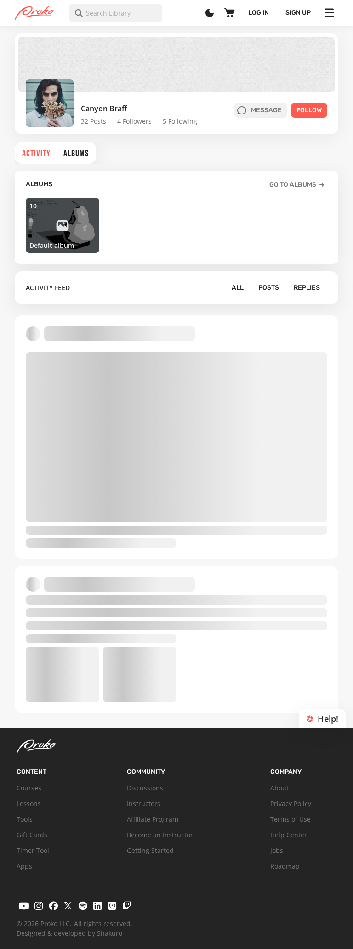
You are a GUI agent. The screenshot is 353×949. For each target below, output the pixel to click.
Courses (29, 787)
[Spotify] (82, 905)
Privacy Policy (290, 803)
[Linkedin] (97, 905)
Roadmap (285, 866)
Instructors (143, 803)
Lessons (29, 803)
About (279, 787)
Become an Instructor (160, 834)
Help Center (288, 834)
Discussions (145, 787)
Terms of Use (290, 819)
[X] (68, 905)
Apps (24, 866)
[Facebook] (53, 905)
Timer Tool (33, 850)
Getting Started (150, 850)
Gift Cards (32, 834)
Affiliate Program (152, 819)
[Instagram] (38, 905)
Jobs (276, 850)
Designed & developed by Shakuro (69, 933)
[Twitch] (126, 905)
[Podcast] (112, 905)
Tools (25, 819)
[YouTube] (23, 905)
